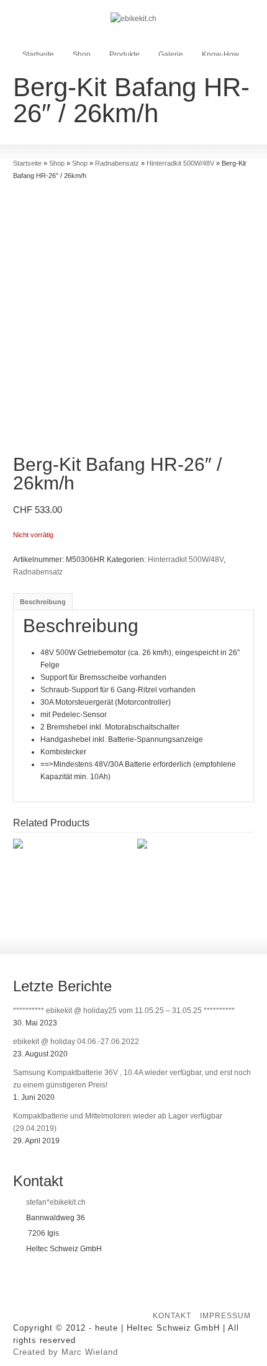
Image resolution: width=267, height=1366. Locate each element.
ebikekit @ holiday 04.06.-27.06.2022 (76, 1041)
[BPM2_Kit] (134, 319)
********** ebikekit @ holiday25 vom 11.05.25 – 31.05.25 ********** (124, 1010)
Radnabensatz (38, 572)
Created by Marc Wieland (65, 1352)
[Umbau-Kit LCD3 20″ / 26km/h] (75, 845)
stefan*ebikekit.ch (56, 1202)
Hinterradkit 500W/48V (186, 559)
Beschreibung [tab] (43, 601)
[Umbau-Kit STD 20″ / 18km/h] (199, 845)
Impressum (225, 1315)
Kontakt (172, 1315)
